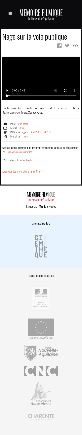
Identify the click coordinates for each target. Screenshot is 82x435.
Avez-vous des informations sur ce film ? (22, 171)
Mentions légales (47, 206)
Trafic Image (22, 124)
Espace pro (31, 206)
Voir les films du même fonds (17, 160)
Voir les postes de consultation (40, 150)
